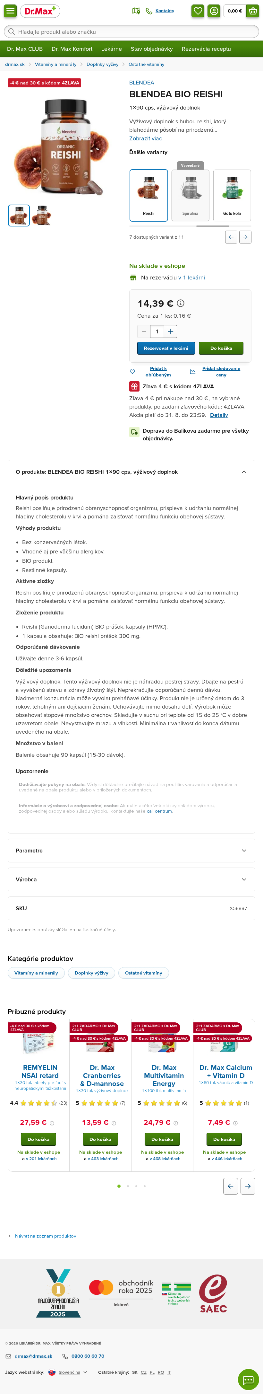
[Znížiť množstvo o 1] (143, 331)
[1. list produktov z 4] (119, 1186)
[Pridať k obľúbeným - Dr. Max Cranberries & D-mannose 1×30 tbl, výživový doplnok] (124, 1026)
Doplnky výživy (91, 972)
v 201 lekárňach (41, 1158)
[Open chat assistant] (248, 1379)
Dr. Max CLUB (25, 48)
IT (169, 1372)
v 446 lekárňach (227, 1158)
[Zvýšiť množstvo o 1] (170, 331)
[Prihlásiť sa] (214, 10)
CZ (144, 1372)
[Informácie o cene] (181, 303)
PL (152, 1372)
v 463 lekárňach (103, 1158)
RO (161, 1372)
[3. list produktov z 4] (136, 1186)
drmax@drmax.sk (33, 1356)
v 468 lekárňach (165, 1158)
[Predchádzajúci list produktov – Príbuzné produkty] (230, 1186)
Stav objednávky (152, 48)
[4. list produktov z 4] (144, 1186)
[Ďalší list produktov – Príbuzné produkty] (248, 1186)
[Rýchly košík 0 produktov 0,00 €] (252, 10)
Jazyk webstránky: (25, 1372)
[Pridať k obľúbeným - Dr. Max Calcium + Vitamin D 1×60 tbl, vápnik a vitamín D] (248, 1026)
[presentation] (38, 1042)
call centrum (159, 811)
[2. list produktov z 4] (128, 1186)
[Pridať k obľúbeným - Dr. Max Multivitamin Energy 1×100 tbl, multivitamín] (186, 1026)
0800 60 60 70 (88, 1356)
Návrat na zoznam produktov (45, 1236)
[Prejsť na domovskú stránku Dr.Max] (40, 11)
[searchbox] (131, 31)
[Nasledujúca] (245, 237)
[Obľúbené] (197, 10)
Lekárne (111, 48)
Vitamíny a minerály (36, 972)
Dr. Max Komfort (72, 48)
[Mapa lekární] (136, 11)
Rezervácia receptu (206, 48)
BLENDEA (141, 82)
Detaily (219, 414)
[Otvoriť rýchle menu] (10, 10)
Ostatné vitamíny (143, 972)
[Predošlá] (231, 237)
